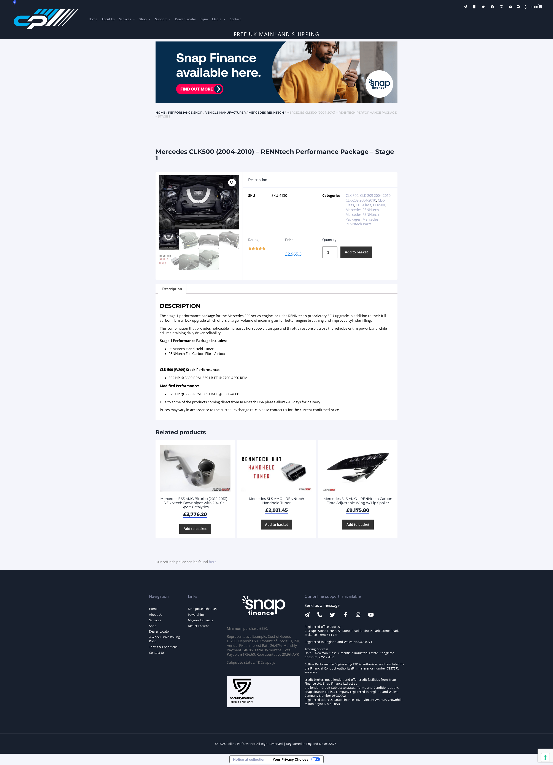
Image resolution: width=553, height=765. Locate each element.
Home (93, 19)
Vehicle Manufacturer (225, 113)
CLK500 (379, 205)
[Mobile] (474, 6)
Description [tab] (172, 288)
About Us (108, 19)
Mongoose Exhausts (202, 609)
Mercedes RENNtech (266, 113)
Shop (143, 19)
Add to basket (356, 252)
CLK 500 (352, 195)
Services (125, 19)
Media (216, 19)
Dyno (204, 19)
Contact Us (157, 652)
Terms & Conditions (163, 647)
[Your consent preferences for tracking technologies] (545, 757)
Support (161, 19)
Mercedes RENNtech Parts (362, 221)
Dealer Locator (185, 19)
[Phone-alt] (319, 614)
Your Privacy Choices (290, 759)
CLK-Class (363, 205)
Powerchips (196, 614)
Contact (235, 19)
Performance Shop (185, 113)
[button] (232, 182)
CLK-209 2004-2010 (375, 195)
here (212, 562)
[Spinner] (525, 7)
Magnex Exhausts (200, 620)
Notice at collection (249, 759)
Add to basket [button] (195, 528)
